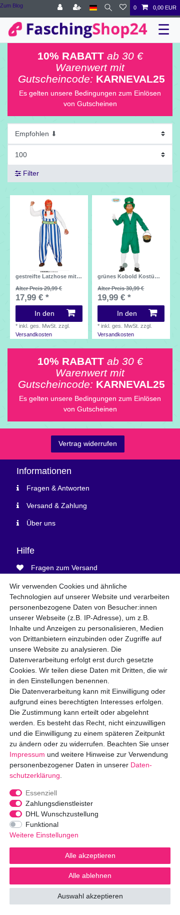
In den (44, 313)
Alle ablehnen (90, 875)
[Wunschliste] (123, 8)
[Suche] (108, 8)
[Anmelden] (61, 8)
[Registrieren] (78, 8)
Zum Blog (11, 6)
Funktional (42, 824)
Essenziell (41, 793)
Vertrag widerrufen (87, 443)
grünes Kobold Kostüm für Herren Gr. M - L (129, 276)
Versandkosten (34, 334)
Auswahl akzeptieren (90, 896)
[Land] (93, 8)
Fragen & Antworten (58, 488)
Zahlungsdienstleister (59, 803)
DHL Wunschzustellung (62, 814)
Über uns (41, 523)
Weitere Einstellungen (44, 835)
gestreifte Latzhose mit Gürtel (46, 276)
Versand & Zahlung (56, 506)
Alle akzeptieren (90, 855)
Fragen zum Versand (64, 568)
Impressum (27, 754)
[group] (131, 234)
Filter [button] (31, 173)
